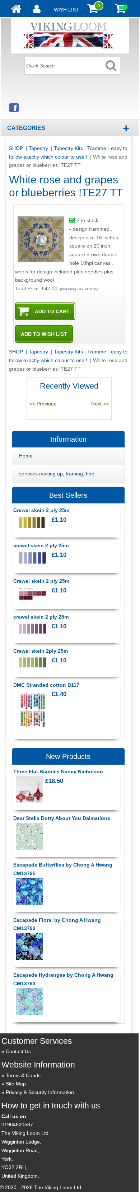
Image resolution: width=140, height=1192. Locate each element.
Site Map (16, 1084)
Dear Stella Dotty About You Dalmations (61, 818)
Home (26, 456)
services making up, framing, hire (56, 474)
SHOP (16, 148)
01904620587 (17, 1124)
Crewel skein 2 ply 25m (41, 510)
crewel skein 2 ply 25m (41, 545)
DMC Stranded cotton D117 (46, 685)
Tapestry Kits (68, 148)
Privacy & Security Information (40, 1092)
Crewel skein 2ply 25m (40, 651)
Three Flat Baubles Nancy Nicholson (58, 771)
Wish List (66, 10)
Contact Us (18, 1051)
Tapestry (39, 148)
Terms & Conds (23, 1075)
